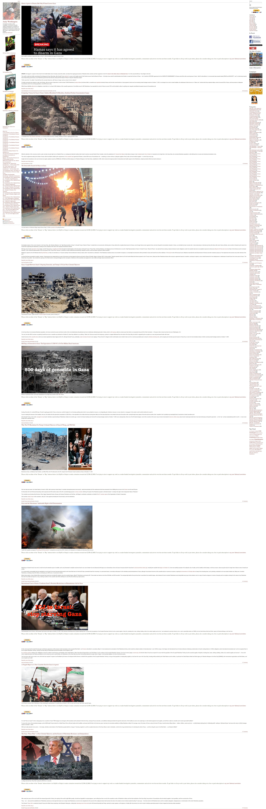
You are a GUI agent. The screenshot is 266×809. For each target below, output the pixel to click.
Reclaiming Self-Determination (43, 550)
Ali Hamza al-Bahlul (253, 143)
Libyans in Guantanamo (254, 310)
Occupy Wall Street (253, 342)
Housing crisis (252, 441)
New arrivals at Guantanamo (255, 339)
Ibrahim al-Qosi (252, 288)
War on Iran (251, 407)
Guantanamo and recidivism (255, 255)
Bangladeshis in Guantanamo (255, 185)
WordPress (11, 221)
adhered (33, 86)
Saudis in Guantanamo (254, 369)
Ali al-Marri (251, 142)
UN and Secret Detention (254, 398)
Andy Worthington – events (254, 146)
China (250, 211)
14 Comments (245, 581)
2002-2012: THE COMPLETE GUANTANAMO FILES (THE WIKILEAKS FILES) (255, 110)
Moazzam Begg (252, 323)
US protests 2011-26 (253, 403)
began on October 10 (164, 567)
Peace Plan (30, 803)
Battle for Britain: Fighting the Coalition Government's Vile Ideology (255, 189)
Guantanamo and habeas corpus (255, 253)
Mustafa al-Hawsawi (253, 337)
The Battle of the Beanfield (8, 91)
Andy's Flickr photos (255, 68)
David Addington (252, 216)
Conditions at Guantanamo (254, 214)
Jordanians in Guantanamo (254, 303)
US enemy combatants (254, 401)
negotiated (98, 82)
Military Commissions (253, 322)
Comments (9, 219)
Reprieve (255, 446)
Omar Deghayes (252, 343)
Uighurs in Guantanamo (254, 393)
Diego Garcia (252, 220)
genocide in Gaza (35, 248)
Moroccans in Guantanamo (254, 330)
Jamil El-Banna (252, 297)
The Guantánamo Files (7, 72)
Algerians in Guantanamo (254, 140)
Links (4, 216)
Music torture (252, 335)
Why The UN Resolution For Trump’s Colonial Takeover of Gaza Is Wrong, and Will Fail (48, 425)
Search (250, 1)
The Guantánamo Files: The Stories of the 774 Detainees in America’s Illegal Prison (11, 172)
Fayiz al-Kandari (252, 238)
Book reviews (252, 201)
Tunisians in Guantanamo (254, 389)
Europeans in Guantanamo (254, 231)
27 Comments (245, 807)
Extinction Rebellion (253, 232)
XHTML (5, 220)
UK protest (257, 449)
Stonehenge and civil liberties (255, 374)
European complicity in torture (255, 229)
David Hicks (251, 217)
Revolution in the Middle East (255, 362)
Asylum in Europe (253, 180)
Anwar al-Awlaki (252, 178)
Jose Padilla (251, 304)
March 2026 (251, 23)
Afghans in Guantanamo (254, 132)
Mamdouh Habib (252, 317)
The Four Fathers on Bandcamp (9, 53)
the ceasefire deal (69, 156)
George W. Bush (252, 242)
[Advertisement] (8, 246)
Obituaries (251, 340)
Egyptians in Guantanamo (254, 225)
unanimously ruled (137, 652)
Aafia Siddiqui (252, 121)
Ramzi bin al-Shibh (253, 359)
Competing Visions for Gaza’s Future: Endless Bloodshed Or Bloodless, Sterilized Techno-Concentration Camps (55, 93)
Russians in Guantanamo (254, 364)
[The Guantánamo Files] (12, 62)
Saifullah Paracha (252, 366)
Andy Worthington (10, 21)
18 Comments (245, 341)
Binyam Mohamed (253, 199)
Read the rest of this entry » (27, 88)
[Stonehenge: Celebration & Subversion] (12, 101)
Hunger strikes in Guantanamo (255, 284)
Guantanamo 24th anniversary (255, 251)
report (170, 252)
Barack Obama (252, 186)
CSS (9, 220)
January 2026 (252, 25)
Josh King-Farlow (11, 223)
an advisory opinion (27, 652)
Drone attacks (252, 222)
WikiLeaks (251, 408)
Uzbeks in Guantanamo (254, 405)
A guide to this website (253, 117)
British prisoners (259, 432)
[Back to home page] (11, 11)
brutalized (140, 154)
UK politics (251, 397)
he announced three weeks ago (140, 567)
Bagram (250, 181)
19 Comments (245, 422)
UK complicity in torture (254, 394)
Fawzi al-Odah (252, 236)
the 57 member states (102, 494)
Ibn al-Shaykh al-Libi (253, 286)
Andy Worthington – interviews (255, 147)
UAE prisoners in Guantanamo (255, 392)
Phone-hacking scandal (254, 352)
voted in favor (31, 496)
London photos (252, 313)
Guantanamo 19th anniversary (255, 245)
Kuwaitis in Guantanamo (254, 308)
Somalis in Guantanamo (254, 373)
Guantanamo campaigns (254, 265)
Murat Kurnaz (252, 332)
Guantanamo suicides (253, 278)
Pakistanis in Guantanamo (254, 349)
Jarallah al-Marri (252, 298)
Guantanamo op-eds (253, 276)
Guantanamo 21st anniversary (255, 248)
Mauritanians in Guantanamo (255, 318)
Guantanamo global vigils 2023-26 (256, 266)
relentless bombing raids (153, 336)
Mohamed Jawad (252, 324)
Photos (254, 445)
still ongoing (113, 332)
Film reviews (251, 241)
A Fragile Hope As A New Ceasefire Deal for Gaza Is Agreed (40, 665)
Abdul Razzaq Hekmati (254, 124)
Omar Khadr (251, 344)
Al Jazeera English (42, 314)
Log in (19, 1)
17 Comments (245, 501)
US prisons (251, 402)
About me (5, 131)
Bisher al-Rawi (252, 200)
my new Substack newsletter (238, 59)
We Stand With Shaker (258, 451)
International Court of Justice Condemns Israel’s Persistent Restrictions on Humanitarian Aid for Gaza (52, 583)
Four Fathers (251, 439)
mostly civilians (78, 82)
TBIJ (59, 394)
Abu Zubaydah (252, 127)
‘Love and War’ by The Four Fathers (11, 132)
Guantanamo (252, 244)
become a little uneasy (174, 416)
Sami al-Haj (251, 368)
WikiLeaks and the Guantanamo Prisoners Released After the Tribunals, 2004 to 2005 (255, 411)
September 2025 (252, 30)
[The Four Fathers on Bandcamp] (12, 43)
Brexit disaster (252, 205)
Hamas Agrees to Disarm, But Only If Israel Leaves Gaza (38, 3)
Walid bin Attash (252, 406)
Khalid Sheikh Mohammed (254, 307)
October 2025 (252, 29)
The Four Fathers (252, 382)
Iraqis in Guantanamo (253, 294)
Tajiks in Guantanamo (253, 378)
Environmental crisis (253, 226)
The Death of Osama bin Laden (255, 379)
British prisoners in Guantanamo (255, 206)
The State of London (255, 51)
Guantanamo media (253, 275)
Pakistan (251, 348)
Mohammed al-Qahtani (253, 327)
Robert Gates (252, 363)
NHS (262, 442)
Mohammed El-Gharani (254, 328)
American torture (252, 145)
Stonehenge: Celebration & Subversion (10, 110)
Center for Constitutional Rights (254, 434)
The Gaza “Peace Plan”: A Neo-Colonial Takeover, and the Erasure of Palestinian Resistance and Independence (55, 734)
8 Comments (245, 163)
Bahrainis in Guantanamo (254, 183)
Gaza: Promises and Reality (35, 136)
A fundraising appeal (253, 116)
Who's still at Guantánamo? (254, 87)
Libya (250, 309)
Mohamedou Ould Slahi (254, 325)
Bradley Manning (252, 204)
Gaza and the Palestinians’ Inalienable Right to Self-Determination (41, 503)
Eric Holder (251, 227)
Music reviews (252, 334)
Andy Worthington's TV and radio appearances (30, 90)
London (251, 442)
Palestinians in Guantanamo (255, 351)
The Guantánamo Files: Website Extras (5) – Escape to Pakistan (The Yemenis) (11, 190)
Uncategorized (252, 400)
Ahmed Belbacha (252, 134)
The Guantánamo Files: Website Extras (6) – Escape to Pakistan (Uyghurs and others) (11, 194)
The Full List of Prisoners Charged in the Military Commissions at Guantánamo (11, 155)
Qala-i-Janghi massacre (254, 358)
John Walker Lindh (253, 302)
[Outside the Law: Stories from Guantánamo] (12, 119)
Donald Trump (42, 90)
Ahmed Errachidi (252, 136)
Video (253, 451)
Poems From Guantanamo (254, 354)
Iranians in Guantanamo (254, 291)
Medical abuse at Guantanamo (255, 319)
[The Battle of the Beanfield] (12, 81)
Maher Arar (251, 314)
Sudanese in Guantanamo (254, 376)
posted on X (54, 227)
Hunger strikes (258, 441)
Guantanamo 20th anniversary (255, 246)
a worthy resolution (78, 491)
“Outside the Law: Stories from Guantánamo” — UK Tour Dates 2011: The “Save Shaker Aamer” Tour (11, 165)
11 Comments (245, 262)
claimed (66, 76)
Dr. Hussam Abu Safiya (119, 154)
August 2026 (251, 16)
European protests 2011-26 (254, 230)
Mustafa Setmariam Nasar (254, 338)
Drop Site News (44, 252)
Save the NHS (252, 371)
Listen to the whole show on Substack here (117, 73)
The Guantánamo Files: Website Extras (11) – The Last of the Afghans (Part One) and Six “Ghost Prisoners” (11, 209)
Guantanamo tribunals (253, 279)
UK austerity (251, 449)
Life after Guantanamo (253, 312)
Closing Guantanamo (253, 212)
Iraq (250, 293)
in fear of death (147, 154)
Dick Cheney (252, 219)
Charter (126, 489)
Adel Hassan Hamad (253, 128)
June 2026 (251, 19)
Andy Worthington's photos (254, 150)
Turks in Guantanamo (253, 391)
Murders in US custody (254, 333)
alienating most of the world (83, 803)
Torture (261, 448)
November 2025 (252, 28)
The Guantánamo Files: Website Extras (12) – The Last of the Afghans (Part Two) (11, 214)
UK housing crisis (252, 396)
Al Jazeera (84, 648)
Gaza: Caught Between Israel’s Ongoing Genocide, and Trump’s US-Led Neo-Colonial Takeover (50, 265)
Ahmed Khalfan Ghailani (254, 137)
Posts (5, 219)
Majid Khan (251, 315)
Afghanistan (251, 131)
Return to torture (252, 361)
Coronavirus (251, 215)
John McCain (252, 300)
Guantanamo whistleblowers (255, 280)
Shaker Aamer (252, 372)
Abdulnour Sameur (253, 126)
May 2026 (251, 20)
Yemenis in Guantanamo (254, 426)
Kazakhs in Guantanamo (254, 305)
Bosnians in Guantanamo (254, 202)
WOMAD (251, 425)
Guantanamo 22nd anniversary (255, 249)
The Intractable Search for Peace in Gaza (33, 166)
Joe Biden (251, 299)
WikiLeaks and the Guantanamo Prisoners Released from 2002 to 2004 (256, 415)
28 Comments (245, 90)
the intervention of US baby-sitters (187, 571)
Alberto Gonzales (252, 138)
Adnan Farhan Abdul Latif (254, 129)
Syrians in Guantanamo (254, 377)
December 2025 (252, 26)
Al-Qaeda (256, 431)
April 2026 (251, 21)
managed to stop (40, 416)
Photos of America (253, 353)
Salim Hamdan (252, 367)
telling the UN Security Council (221, 248)
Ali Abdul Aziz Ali (252, 141)
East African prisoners (253, 224)
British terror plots (253, 209)
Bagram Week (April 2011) (254, 182)
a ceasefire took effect (57, 248)
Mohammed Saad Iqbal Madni (255, 329)
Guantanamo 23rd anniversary (255, 250)
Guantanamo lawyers (253, 271)
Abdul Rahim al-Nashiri (254, 123)
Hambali (251, 281)
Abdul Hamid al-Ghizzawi (254, 122)
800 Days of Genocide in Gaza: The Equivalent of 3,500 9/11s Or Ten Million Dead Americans (50, 343)
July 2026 (251, 18)
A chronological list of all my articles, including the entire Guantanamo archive (255, 113)
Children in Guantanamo (254, 210)
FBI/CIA (251, 239)
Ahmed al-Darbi (252, 133)
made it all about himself (85, 336)
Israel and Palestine (49, 90)
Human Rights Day (253, 283)
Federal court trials (253, 240)
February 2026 (252, 24)
